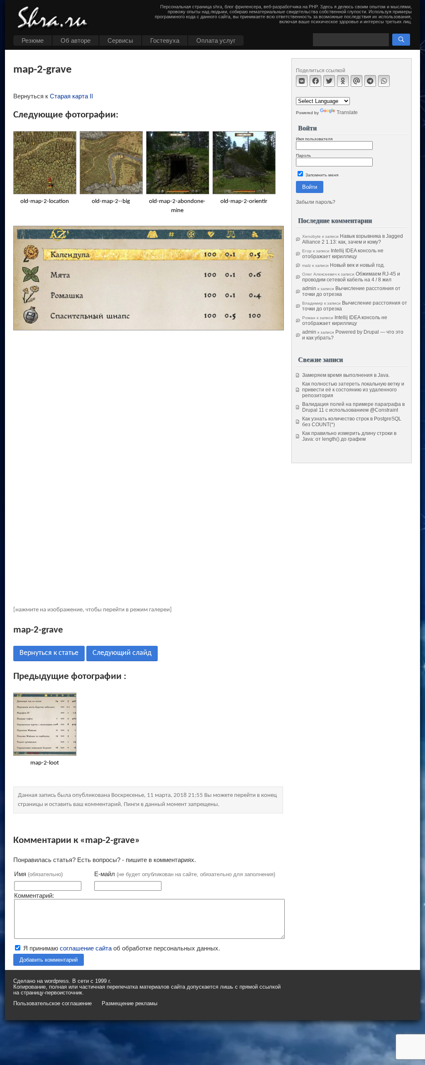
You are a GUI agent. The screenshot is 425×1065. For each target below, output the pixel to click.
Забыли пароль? (315, 202)
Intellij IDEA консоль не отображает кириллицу (342, 253)
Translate (347, 112)
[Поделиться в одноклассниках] (343, 81)
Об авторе (75, 40)
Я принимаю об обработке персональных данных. (121, 948)
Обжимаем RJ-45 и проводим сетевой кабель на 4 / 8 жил (351, 277)
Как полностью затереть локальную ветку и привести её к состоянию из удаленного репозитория (353, 389)
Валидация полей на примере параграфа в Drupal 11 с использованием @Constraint (353, 407)
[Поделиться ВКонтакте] (302, 81)
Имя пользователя (314, 139)
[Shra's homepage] (54, 18)
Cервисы (120, 40)
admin (309, 288)
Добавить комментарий (49, 960)
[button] (401, 40)
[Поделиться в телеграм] (370, 81)
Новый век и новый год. (357, 265)
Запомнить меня (321, 175)
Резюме (33, 40)
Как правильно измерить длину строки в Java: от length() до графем (349, 436)
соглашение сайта (86, 948)
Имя (38, 873)
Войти (309, 187)
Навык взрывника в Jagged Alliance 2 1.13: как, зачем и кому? (352, 239)
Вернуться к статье (49, 653)
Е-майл (184, 873)
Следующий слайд (122, 653)
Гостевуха (164, 40)
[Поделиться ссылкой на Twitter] (329, 81)
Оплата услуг (215, 40)
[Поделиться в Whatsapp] (384, 81)
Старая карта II (71, 96)
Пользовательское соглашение (52, 1003)
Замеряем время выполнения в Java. (346, 375)
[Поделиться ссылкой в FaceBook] (315, 81)
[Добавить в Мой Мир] (356, 81)
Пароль (303, 155)
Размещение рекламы (129, 1003)
